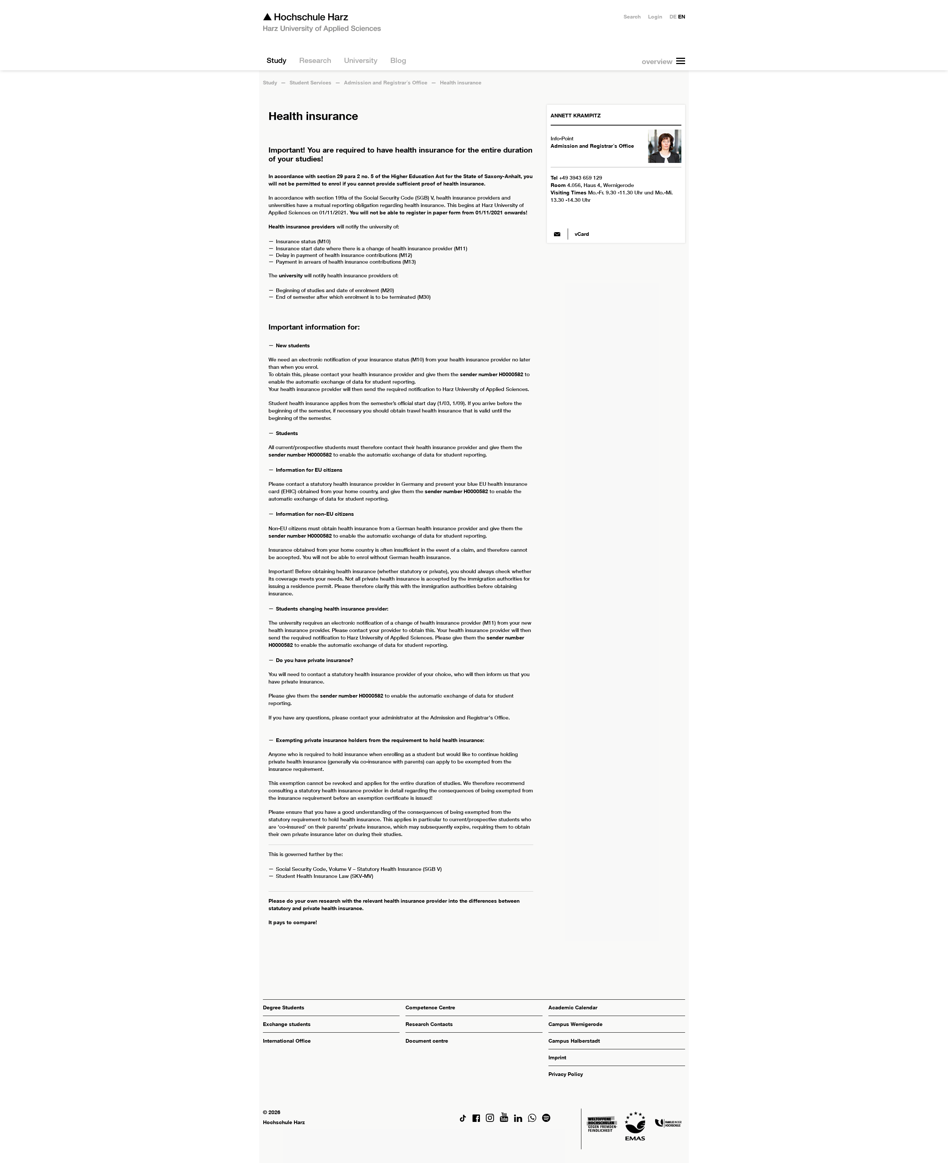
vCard (582, 234)
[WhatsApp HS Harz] (532, 1120)
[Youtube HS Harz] (504, 1120)
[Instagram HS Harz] (490, 1120)
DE (673, 16)
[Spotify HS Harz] (546, 1120)
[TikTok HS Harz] (463, 1120)
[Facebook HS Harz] (476, 1120)
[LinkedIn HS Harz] (518, 1120)
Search (632, 16)
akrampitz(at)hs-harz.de (557, 234)
